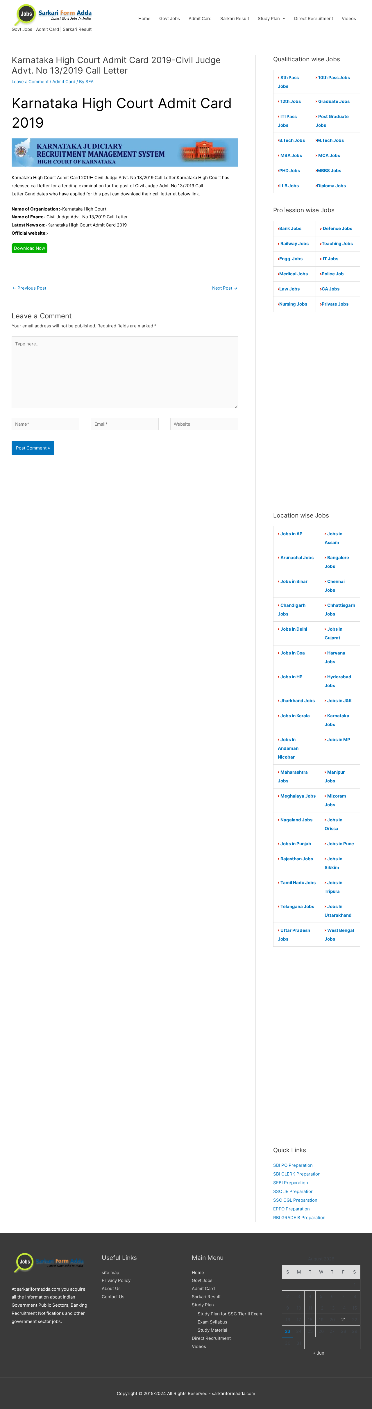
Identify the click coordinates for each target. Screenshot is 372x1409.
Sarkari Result (234, 18)
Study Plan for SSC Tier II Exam (230, 1314)
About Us (111, 1288)
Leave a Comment (30, 81)
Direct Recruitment (313, 18)
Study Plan (269, 18)
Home (144, 18)
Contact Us (113, 1296)
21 (343, 1319)
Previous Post (29, 288)
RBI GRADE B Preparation (299, 1217)
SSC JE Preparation (293, 1191)
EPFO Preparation (291, 1209)
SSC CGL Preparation (295, 1200)
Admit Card (200, 18)
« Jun (318, 1353)
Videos (349, 18)
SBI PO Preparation (293, 1165)
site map (110, 1272)
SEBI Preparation (290, 1182)
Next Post (224, 288)
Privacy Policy (116, 1280)
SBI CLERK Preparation (297, 1174)
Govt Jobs (169, 18)
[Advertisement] (316, 411)
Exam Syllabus (212, 1322)
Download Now (29, 248)
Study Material (212, 1330)
